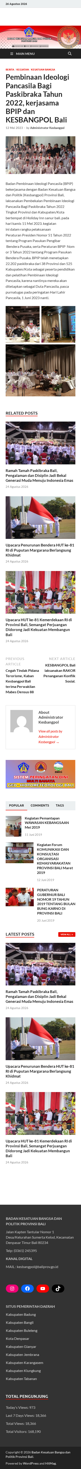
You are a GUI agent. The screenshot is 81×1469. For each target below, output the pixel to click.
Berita (10, 69)
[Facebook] (27, 1289)
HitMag (50, 1463)
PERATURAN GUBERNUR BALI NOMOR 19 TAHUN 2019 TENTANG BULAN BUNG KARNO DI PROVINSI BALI (56, 901)
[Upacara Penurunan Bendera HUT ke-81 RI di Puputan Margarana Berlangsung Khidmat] (40, 519)
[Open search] (69, 54)
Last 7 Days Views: (20, 1415)
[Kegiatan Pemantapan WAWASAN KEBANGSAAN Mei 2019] (13, 818)
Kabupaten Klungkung (23, 1370)
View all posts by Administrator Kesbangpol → (50, 736)
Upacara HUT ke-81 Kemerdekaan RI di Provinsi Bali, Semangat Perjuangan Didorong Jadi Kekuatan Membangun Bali (39, 627)
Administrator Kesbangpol (47, 128)
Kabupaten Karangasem (24, 1362)
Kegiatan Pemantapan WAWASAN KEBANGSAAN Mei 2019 (47, 823)
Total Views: (15, 1423)
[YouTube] (42, 1289)
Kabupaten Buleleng (21, 1330)
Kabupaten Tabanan (21, 1378)
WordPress (31, 1463)
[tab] (16, 805)
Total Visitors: (17, 1431)
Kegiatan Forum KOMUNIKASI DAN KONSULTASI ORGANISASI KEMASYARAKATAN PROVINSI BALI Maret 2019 (55, 858)
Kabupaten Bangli (20, 1322)
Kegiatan (22, 69)
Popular (16, 805)
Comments (40, 805)
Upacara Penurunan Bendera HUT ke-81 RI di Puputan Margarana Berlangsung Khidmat (40, 550)
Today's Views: (17, 1407)
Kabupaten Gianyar (21, 1346)
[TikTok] (58, 1289)
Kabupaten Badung (21, 1314)
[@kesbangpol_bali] (12, 1289)
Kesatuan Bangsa (43, 69)
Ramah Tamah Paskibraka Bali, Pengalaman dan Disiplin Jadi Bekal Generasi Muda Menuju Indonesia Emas (39, 475)
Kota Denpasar (17, 1338)
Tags (60, 805)
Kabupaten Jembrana (22, 1354)
